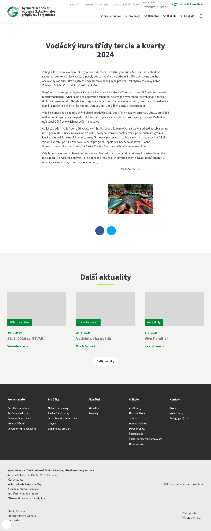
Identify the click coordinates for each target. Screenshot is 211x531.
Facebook (64, 4)
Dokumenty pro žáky (59, 429)
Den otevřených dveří (19, 418)
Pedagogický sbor (180, 418)
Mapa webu (13, 520)
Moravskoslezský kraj (33, 498)
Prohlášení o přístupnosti (21, 516)
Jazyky (52, 423)
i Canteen (102, 4)
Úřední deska (136, 444)
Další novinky (105, 361)
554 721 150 (150, 2)
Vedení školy (176, 413)
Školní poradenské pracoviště (145, 439)
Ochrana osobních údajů (125, 4)
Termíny (88, 4)
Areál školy (135, 408)
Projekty (93, 413)
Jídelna (133, 418)
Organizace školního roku (62, 418)
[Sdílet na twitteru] (111, 230)
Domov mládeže (138, 423)
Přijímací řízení (15, 423)
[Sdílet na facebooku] (99, 230)
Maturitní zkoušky (58, 408)
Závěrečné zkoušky (58, 413)
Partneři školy (137, 429)
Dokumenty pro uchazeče (21, 429)
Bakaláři (74, 4)
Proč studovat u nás (18, 413)
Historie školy (137, 413)
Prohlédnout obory (18, 408)
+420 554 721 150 (29, 493)
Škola (173, 408)
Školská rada (136, 434)
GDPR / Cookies (16, 511)
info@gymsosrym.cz (155, 6)
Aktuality (94, 408)
